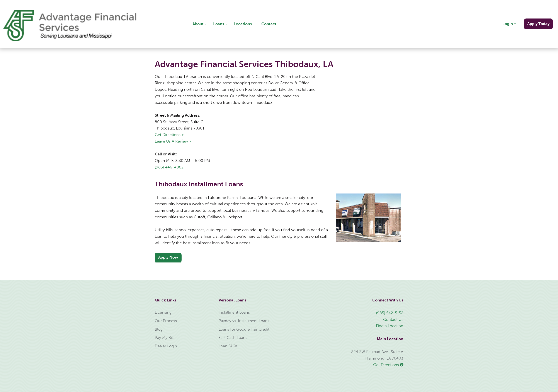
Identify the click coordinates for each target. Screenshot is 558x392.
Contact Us (393, 319)
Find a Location (389, 325)
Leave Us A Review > (173, 141)
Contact (268, 24)
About (198, 24)
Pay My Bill (164, 337)
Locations (243, 24)
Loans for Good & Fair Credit (244, 329)
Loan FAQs (228, 346)
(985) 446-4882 (169, 167)
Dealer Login (166, 346)
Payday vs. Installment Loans (244, 320)
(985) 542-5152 (389, 313)
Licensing (163, 312)
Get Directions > (169, 134)
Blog (159, 329)
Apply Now (168, 257)
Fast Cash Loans (233, 337)
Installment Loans (234, 312)
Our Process (166, 320)
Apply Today (538, 23)
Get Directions (386, 364)
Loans (219, 24)
